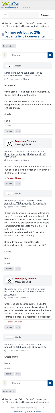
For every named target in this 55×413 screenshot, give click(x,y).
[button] (46, 15)
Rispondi (9, 131)
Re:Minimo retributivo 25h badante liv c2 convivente (25, 155)
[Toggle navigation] (5, 15)
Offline (12, 141)
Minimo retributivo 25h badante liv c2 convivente (23, 74)
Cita (18, 131)
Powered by (20, 411)
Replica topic (9, 46)
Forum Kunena (34, 411)
